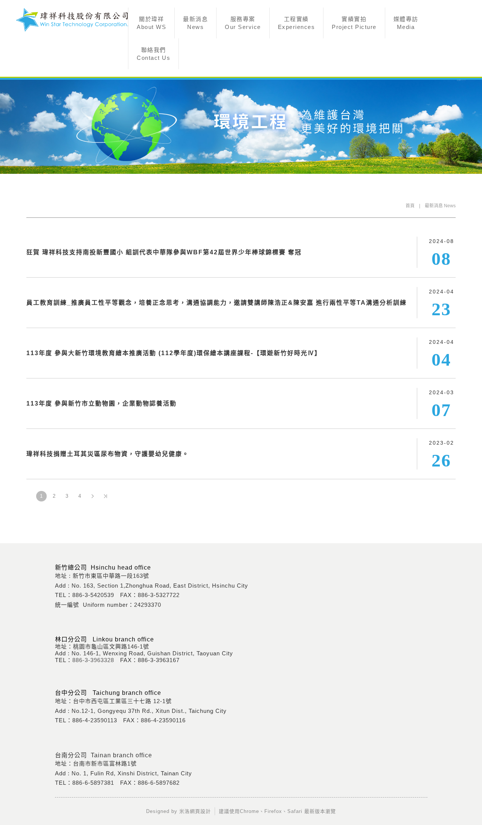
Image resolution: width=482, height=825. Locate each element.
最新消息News (195, 23)
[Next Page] (92, 496)
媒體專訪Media (406, 23)
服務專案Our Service (243, 23)
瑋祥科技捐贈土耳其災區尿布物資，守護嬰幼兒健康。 (107, 454)
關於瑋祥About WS (151, 23)
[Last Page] (105, 496)
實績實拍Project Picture (354, 23)
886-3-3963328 (93, 660)
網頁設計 (200, 811)
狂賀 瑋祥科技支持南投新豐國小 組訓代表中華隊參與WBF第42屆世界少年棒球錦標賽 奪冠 (164, 252)
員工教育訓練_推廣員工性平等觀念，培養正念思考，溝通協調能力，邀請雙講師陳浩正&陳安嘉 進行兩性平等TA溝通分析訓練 (216, 302)
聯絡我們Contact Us (153, 54)
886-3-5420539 (93, 595)
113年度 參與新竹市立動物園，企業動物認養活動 (101, 403)
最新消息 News (440, 205)
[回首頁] (71, 20)
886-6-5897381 (93, 782)
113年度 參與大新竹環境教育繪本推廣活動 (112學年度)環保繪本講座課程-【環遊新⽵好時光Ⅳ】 (173, 353)
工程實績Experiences (296, 23)
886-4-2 (83, 720)
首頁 (410, 205)
